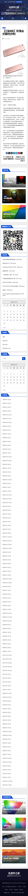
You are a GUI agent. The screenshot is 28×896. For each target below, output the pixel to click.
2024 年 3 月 (6, 407)
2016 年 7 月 (6, 708)
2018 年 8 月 (6, 628)
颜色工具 (21, 889)
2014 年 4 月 (6, 766)
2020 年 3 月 (6, 567)
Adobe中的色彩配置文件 (13, 809)
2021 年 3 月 (6, 529)
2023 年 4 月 (6, 445)
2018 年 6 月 (6, 636)
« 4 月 (4, 327)
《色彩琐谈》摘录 (7, 274)
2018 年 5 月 (6, 640)
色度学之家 (14, 7)
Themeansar (23, 883)
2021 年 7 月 (6, 514)
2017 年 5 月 (6, 678)
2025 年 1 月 (6, 403)
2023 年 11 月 (6, 418)
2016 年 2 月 (6, 727)
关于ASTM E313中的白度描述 (10, 286)
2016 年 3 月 (6, 724)
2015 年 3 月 (6, 750)
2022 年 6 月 (6, 472)
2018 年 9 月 (6, 624)
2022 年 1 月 (6, 491)
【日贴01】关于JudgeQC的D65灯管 (20, 159)
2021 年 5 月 (6, 521)
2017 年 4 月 (6, 682)
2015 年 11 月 (6, 731)
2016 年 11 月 (6, 693)
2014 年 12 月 (6, 758)
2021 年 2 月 (6, 533)
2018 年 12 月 (6, 613)
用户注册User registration (11, 886)
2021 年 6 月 (6, 517)
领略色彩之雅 (6, 892)
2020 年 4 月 (6, 563)
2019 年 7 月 (6, 590)
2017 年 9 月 (6, 662)
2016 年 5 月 (6, 716)
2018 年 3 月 (6, 643)
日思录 (4, 27)
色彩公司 (11, 889)
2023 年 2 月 (6, 449)
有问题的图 (8, 198)
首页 (3, 886)
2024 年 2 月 (6, 411)
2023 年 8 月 (6, 430)
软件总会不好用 (9, 214)
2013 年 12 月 (6, 781)
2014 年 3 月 (6, 769)
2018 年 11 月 (6, 617)
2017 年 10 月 (6, 659)
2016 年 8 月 (6, 704)
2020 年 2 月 (6, 571)
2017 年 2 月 (6, 689)
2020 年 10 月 (6, 548)
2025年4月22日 (8, 811)
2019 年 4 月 (6, 598)
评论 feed (5, 344)
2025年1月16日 (8, 844)
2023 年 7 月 (6, 433)
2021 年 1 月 (6, 537)
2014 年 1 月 (6, 777)
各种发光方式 (6, 263)
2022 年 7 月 (6, 468)
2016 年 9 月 (6, 701)
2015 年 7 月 (6, 743)
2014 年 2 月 (6, 773)
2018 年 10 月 (6, 621)
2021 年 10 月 (6, 502)
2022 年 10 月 (6, 460)
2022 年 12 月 (6, 456)
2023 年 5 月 (6, 441)
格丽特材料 (5, 271)
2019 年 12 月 (6, 579)
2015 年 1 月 (6, 754)
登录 (4, 337)
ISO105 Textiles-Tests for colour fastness (14, 841)
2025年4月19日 (8, 828)
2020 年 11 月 (6, 544)
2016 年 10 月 (6, 697)
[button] (22, 18)
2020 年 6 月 (6, 556)
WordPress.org (6, 348)
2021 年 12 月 (6, 495)
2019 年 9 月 (6, 586)
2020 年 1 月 (6, 575)
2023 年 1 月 (6, 453)
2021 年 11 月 (6, 498)
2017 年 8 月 (6, 666)
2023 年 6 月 (6, 437)
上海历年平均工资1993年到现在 (17, 892)
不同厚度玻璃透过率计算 (9, 278)
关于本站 (19, 886)
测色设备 (16, 889)
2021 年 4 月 (6, 525)
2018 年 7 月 (6, 632)
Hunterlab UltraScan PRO (9, 267)
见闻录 (5, 856)
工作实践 (5, 212)
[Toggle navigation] (13, 18)
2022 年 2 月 (6, 487)
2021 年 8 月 (6, 510)
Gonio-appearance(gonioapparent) (12, 293)
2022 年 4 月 (6, 479)
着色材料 (5, 823)
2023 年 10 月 (6, 422)
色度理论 (5, 838)
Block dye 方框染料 (11, 858)
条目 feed (5, 340)
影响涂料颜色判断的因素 (9, 259)
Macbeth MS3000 (7, 282)
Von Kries (8, 182)
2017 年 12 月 (6, 655)
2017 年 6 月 (6, 674)
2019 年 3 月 (6, 601)
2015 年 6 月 (6, 746)
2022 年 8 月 (6, 464)
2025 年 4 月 (6, 399)
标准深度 (7, 826)
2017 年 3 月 (6, 685)
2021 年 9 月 (6, 506)
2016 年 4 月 (6, 720)
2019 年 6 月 (6, 594)
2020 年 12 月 (6, 540)
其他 (4, 807)
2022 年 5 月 (6, 475)
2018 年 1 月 (6, 651)
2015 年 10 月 (6, 735)
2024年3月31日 (8, 861)
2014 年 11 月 (6, 762)
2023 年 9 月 (6, 426)
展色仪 (4, 290)
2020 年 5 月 (6, 559)
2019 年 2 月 (6, 605)
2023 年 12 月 (6, 414)
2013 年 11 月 (6, 785)
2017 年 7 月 (6, 670)
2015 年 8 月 (6, 739)
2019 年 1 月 (6, 609)
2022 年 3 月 (6, 483)
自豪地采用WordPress (7, 883)
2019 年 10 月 (6, 582)
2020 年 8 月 (6, 552)
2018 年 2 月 (6, 647)
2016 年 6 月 (6, 712)
